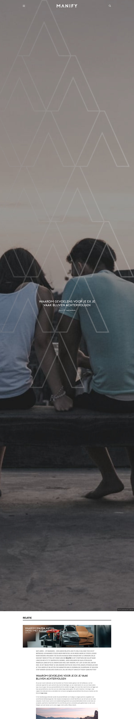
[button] (24, 6)
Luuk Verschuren (71, 310)
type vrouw (44, 693)
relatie (68, 658)
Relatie (27, 618)
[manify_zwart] (67, 6)
